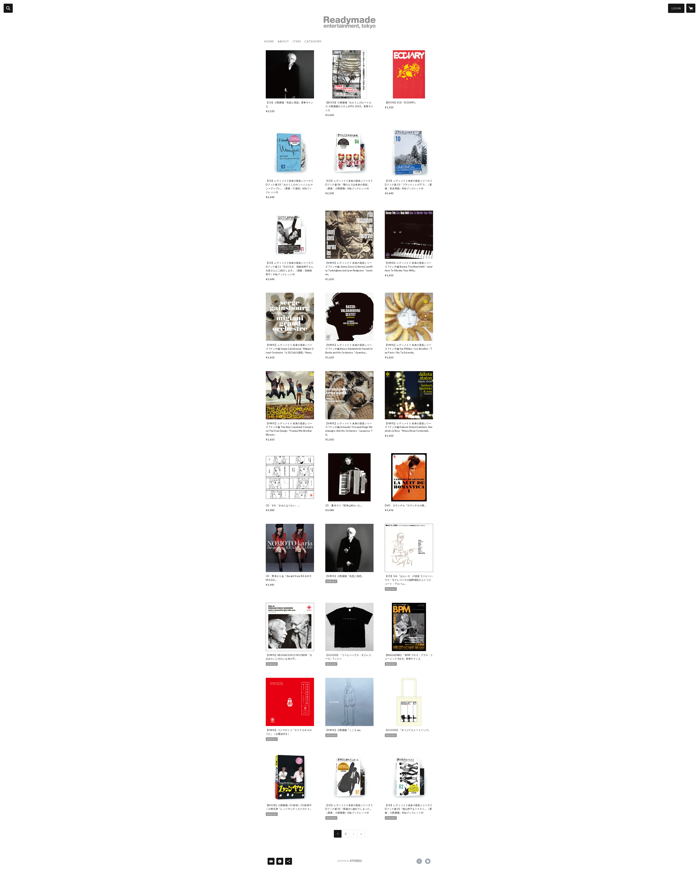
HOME (269, 41)
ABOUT (283, 41)
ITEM (297, 41)
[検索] (8, 8)
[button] (676, 8)
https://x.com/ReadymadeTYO (419, 861)
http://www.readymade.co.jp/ (428, 861)
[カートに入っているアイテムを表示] (690, 8)
